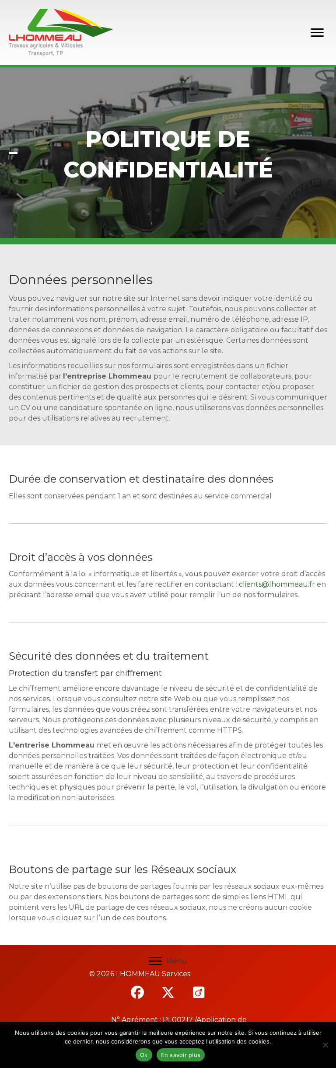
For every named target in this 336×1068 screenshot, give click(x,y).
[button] (137, 992)
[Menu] (317, 32)
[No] (325, 1044)
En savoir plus (181, 1054)
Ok (144, 1054)
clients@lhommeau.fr (277, 584)
